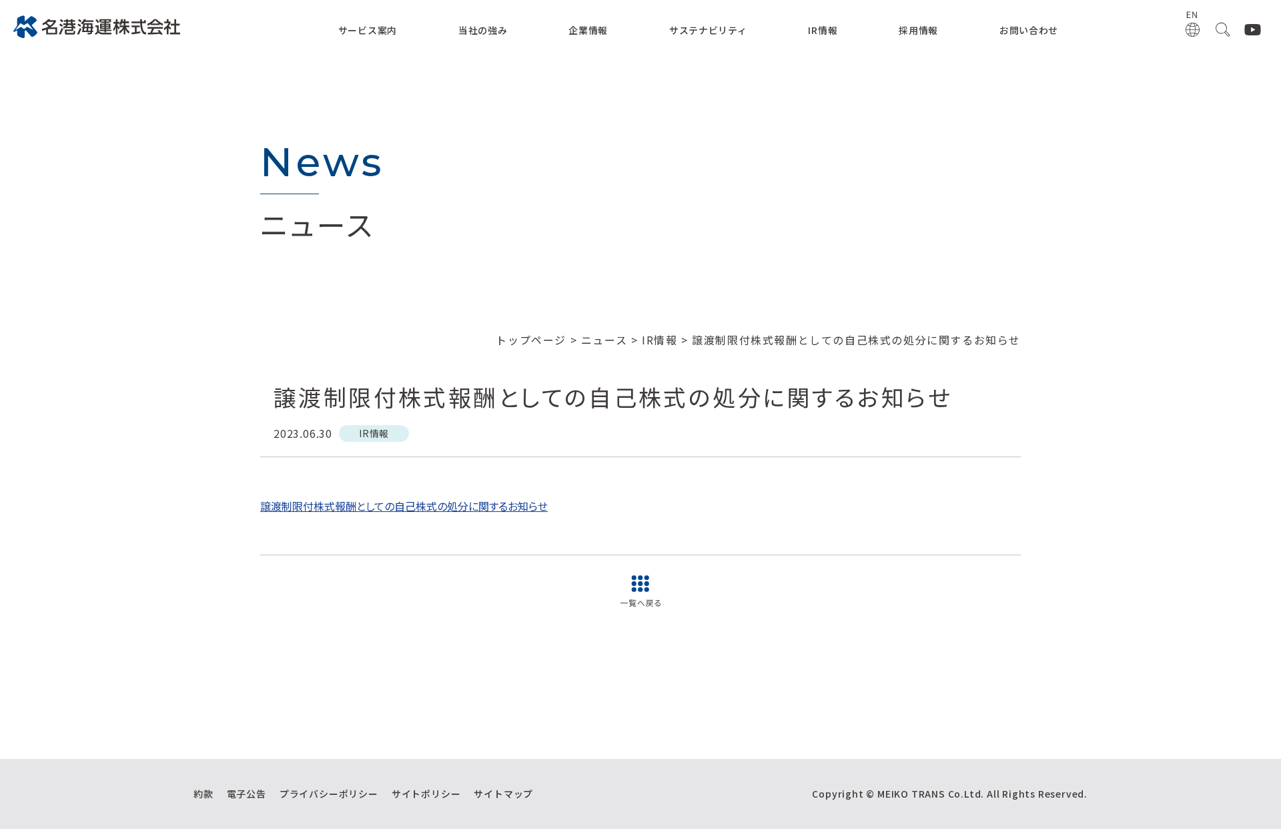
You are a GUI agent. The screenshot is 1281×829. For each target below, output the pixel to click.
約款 (203, 793)
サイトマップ (503, 793)
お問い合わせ (1028, 30)
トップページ (531, 340)
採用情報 (918, 30)
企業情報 (588, 30)
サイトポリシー (426, 793)
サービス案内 (367, 30)
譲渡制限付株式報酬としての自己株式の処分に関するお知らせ (404, 506)
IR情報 (822, 30)
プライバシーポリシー (329, 793)
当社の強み (483, 30)
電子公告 (246, 793)
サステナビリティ (708, 30)
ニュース (604, 340)
